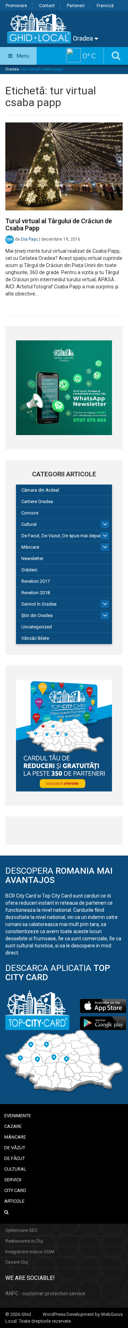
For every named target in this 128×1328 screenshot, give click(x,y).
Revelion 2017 (35, 581)
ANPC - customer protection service (45, 1293)
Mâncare (30, 547)
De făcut (14, 1158)
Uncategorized (36, 626)
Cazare (13, 1126)
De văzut (14, 1147)
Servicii (12, 1179)
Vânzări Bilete (35, 638)
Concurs (29, 513)
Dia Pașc (29, 239)
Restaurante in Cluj (24, 1241)
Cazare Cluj (16, 1262)
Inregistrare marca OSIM (29, 1251)
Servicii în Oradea (39, 604)
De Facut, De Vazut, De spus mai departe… (64, 535)
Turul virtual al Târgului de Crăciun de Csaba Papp (58, 224)
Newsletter (32, 558)
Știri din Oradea (37, 615)
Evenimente (17, 1115)
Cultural (29, 524)
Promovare (16, 5)
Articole (14, 1201)
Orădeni (29, 569)
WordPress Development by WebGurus (83, 1314)
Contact (47, 5)
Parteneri (76, 5)
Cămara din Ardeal (40, 490)
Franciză (105, 5)
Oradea (83, 38)
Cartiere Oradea (37, 501)
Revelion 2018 (35, 592)
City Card (15, 1190)
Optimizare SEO (21, 1230)
